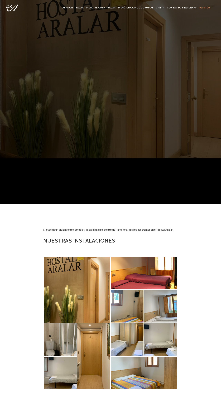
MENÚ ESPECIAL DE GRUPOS (135, 7)
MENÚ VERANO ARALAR (101, 7)
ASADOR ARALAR (73, 7)
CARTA (160, 7)
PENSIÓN (205, 7)
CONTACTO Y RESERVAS (182, 7)
